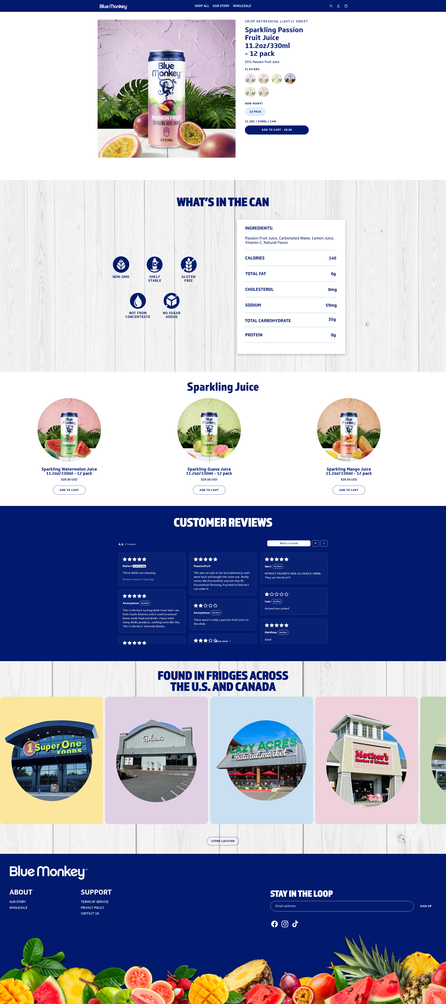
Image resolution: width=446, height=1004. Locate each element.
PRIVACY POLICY (92, 907)
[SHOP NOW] (223, 766)
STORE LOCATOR (222, 841)
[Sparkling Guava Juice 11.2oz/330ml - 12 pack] (250, 91)
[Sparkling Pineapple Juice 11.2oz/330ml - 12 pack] (276, 78)
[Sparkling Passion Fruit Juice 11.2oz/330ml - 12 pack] (290, 78)
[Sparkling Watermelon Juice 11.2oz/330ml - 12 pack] (263, 78)
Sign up (426, 906)
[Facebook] (274, 924)
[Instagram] (285, 924)
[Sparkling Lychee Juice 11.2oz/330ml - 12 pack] (250, 78)
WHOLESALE (18, 907)
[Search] (331, 6)
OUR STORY (17, 902)
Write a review (289, 543)
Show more (221, 641)
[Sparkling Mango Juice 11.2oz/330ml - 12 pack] (263, 91)
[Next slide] (344, 445)
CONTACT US (90, 913)
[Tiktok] (295, 924)
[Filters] (315, 543)
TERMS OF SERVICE (95, 902)
